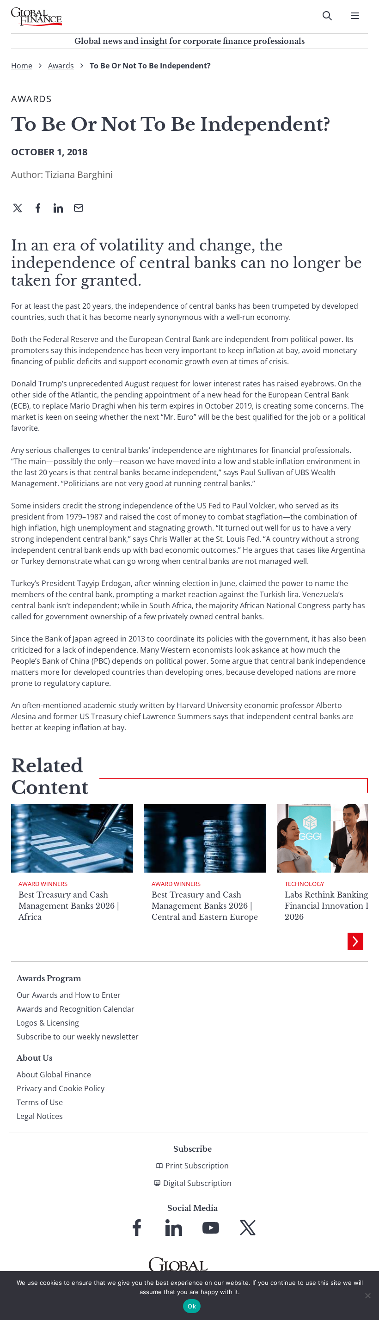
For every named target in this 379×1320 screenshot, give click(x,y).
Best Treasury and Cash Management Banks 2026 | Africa (68, 906)
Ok (192, 1306)
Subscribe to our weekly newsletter (78, 1037)
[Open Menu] (355, 15)
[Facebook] (41, 208)
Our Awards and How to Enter (69, 995)
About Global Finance (54, 1074)
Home (21, 66)
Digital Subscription (197, 1183)
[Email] (82, 209)
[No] (367, 1295)
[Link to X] (247, 1227)
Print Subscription (197, 1166)
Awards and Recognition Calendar (75, 1009)
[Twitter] (21, 208)
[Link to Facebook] (136, 1227)
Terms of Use (40, 1102)
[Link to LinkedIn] (173, 1227)
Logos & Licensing (48, 1023)
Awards (61, 66)
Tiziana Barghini (79, 174)
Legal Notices (40, 1116)
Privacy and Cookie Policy (60, 1088)
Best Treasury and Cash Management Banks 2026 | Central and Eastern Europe (205, 906)
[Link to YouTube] (210, 1227)
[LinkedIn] (62, 208)
